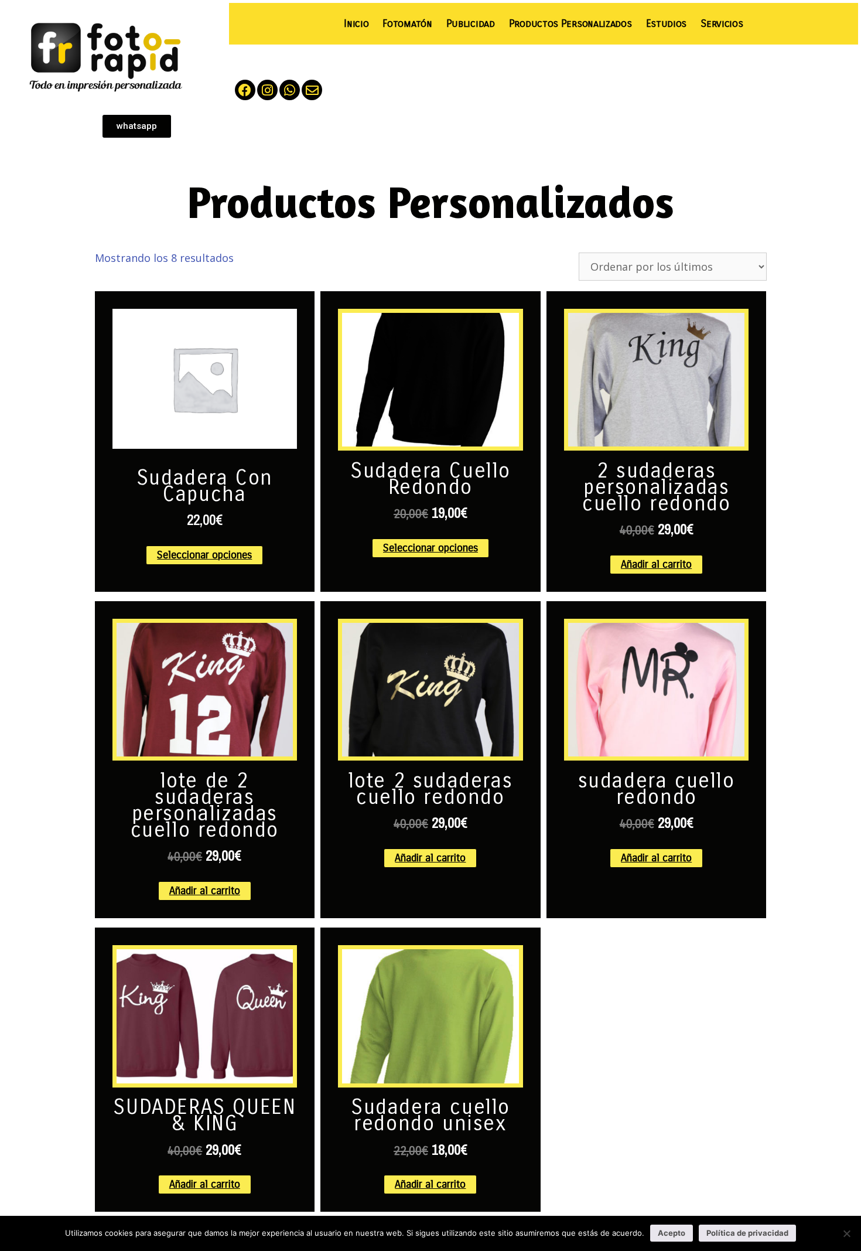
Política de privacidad (747, 1233)
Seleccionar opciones (204, 554)
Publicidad (470, 24)
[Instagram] (267, 90)
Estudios (666, 24)
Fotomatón (407, 24)
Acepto (671, 1233)
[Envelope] (312, 90)
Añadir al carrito (656, 564)
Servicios (722, 24)
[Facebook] (245, 90)
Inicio (356, 24)
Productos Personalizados (570, 24)
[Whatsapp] (289, 90)
